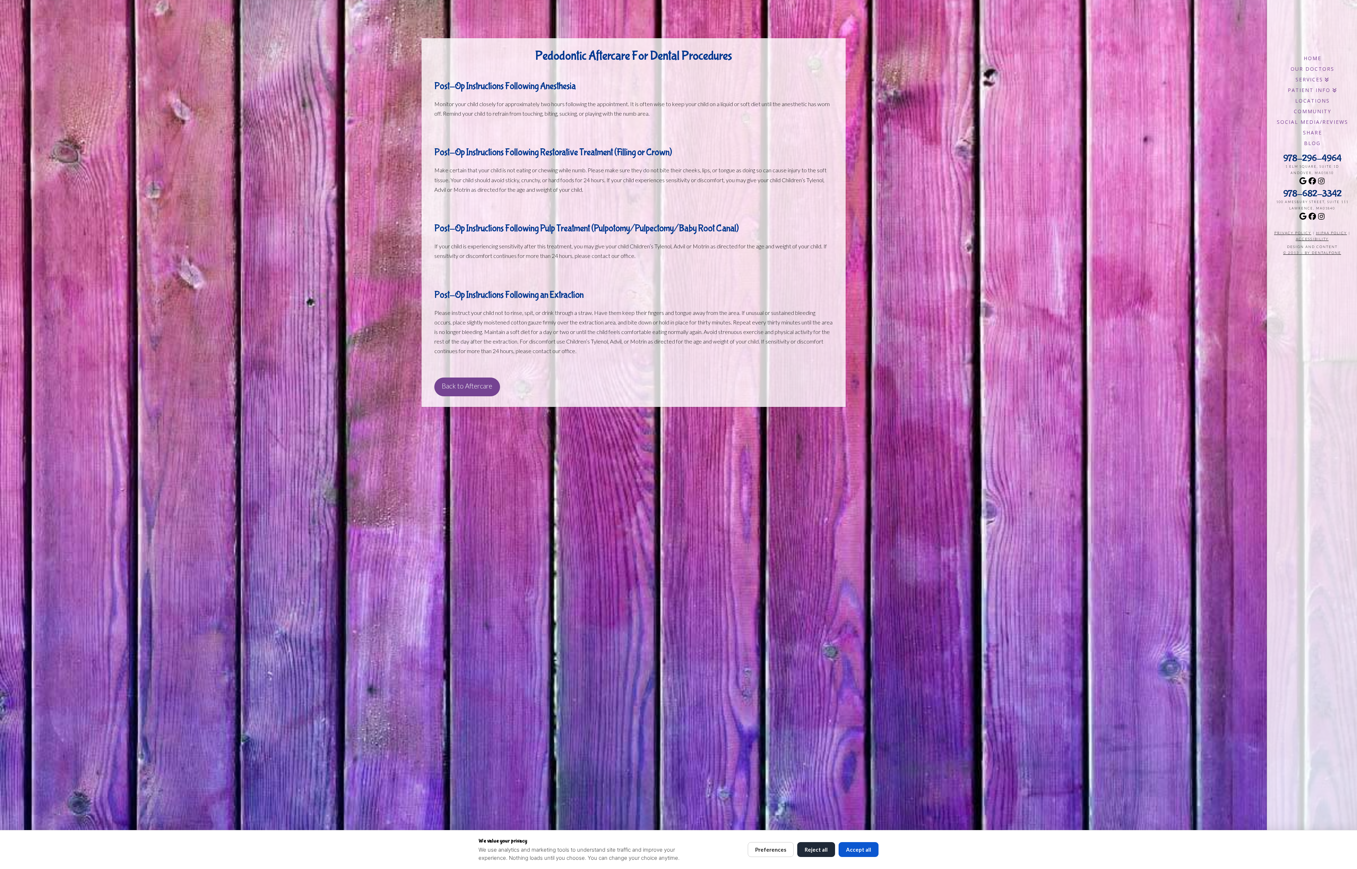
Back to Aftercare (467, 386)
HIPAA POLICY (1331, 233)
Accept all (858, 849)
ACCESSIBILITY (1312, 239)
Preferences (770, 849)
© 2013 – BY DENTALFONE (1312, 253)
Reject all (816, 849)
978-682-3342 (1312, 194)
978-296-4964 (1312, 158)
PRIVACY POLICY (1292, 233)
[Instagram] (1321, 180)
